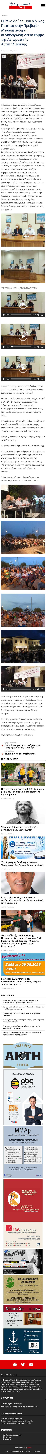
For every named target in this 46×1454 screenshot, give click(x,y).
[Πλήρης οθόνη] (42, 315)
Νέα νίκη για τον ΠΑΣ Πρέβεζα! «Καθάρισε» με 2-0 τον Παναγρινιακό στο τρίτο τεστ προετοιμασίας (22, 792)
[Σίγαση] (38, 315)
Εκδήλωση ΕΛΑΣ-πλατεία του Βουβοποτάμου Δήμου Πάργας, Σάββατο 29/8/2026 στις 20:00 (21, 982)
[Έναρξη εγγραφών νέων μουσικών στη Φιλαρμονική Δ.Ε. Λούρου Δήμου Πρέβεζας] (23, 847)
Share (4, 56)
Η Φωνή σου (7, 1437)
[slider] (21, 314)
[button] (23, 304)
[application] (23, 304)
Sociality (29, 1447)
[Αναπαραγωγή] (4, 315)
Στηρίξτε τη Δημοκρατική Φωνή (12, 1435)
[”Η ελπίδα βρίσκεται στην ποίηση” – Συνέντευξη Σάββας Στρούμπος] (23, 812)
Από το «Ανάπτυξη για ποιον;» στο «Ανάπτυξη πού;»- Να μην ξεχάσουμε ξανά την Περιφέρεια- (22, 900)
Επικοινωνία (7, 1439)
